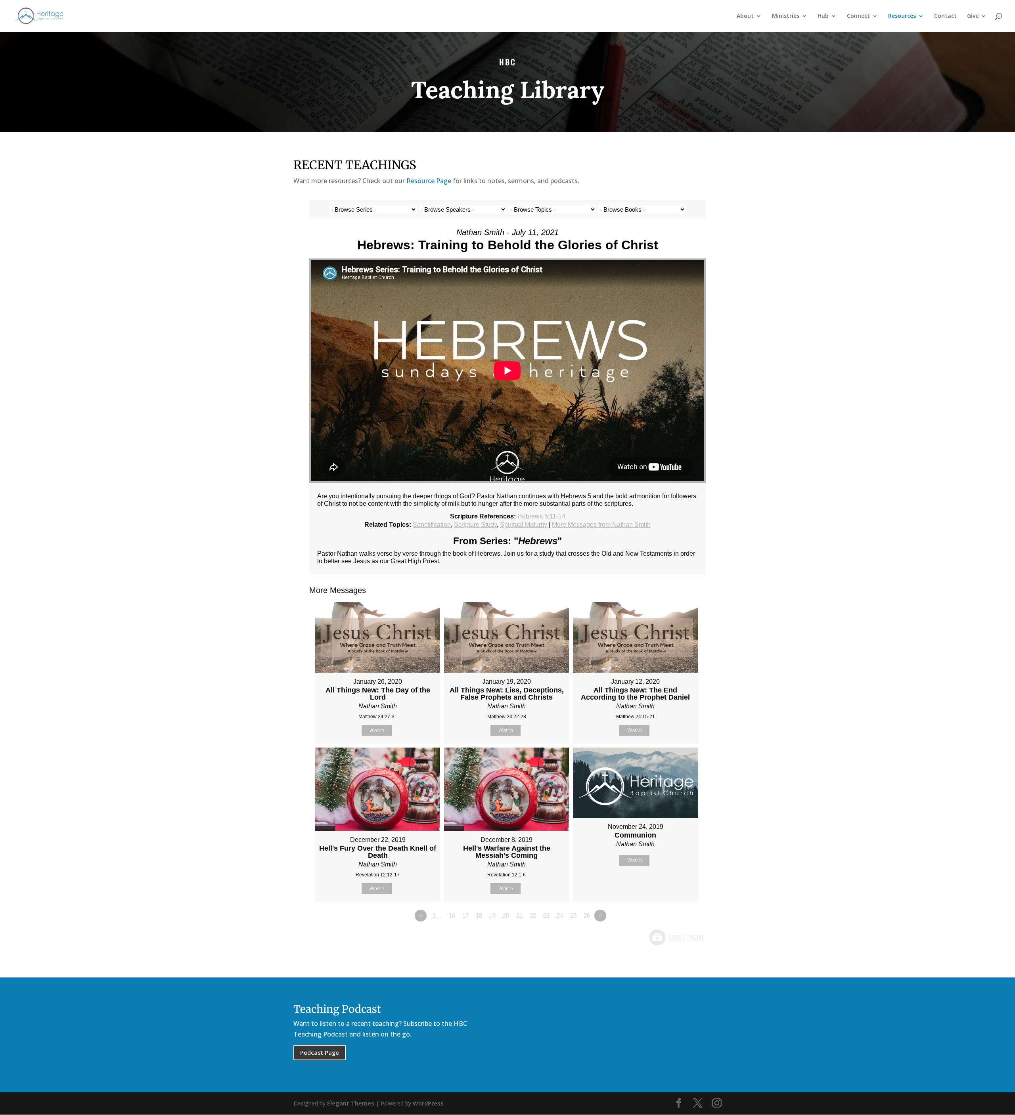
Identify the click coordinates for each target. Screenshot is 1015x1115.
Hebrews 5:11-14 (541, 516)
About (745, 16)
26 (587, 915)
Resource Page (428, 180)
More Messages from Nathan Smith (601, 524)
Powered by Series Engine (676, 937)
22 (533, 915)
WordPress (428, 1103)
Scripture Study (475, 524)
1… (437, 915)
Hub (823, 16)
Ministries (785, 16)
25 (573, 915)
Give (973, 16)
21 (519, 915)
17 (465, 915)
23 (546, 915)
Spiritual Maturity (523, 524)
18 (479, 915)
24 (560, 915)
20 (506, 915)
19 (492, 915)
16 (452, 915)
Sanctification (432, 524)
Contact (945, 16)
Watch (377, 730)
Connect (858, 16)
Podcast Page (319, 1052)
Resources (902, 16)
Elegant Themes (350, 1103)
